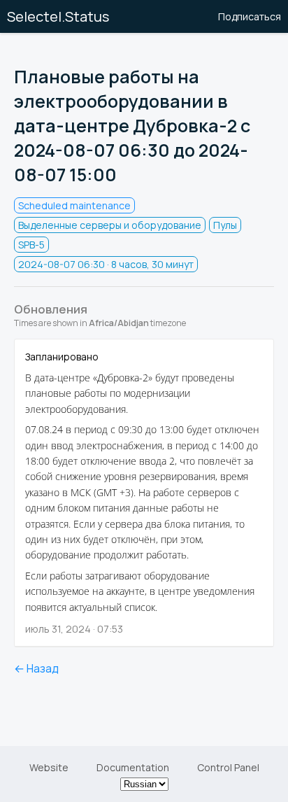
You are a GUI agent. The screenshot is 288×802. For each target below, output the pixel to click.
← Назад (36, 668)
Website (49, 767)
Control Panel (228, 767)
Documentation (132, 767)
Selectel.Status (58, 16)
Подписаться (249, 16)
